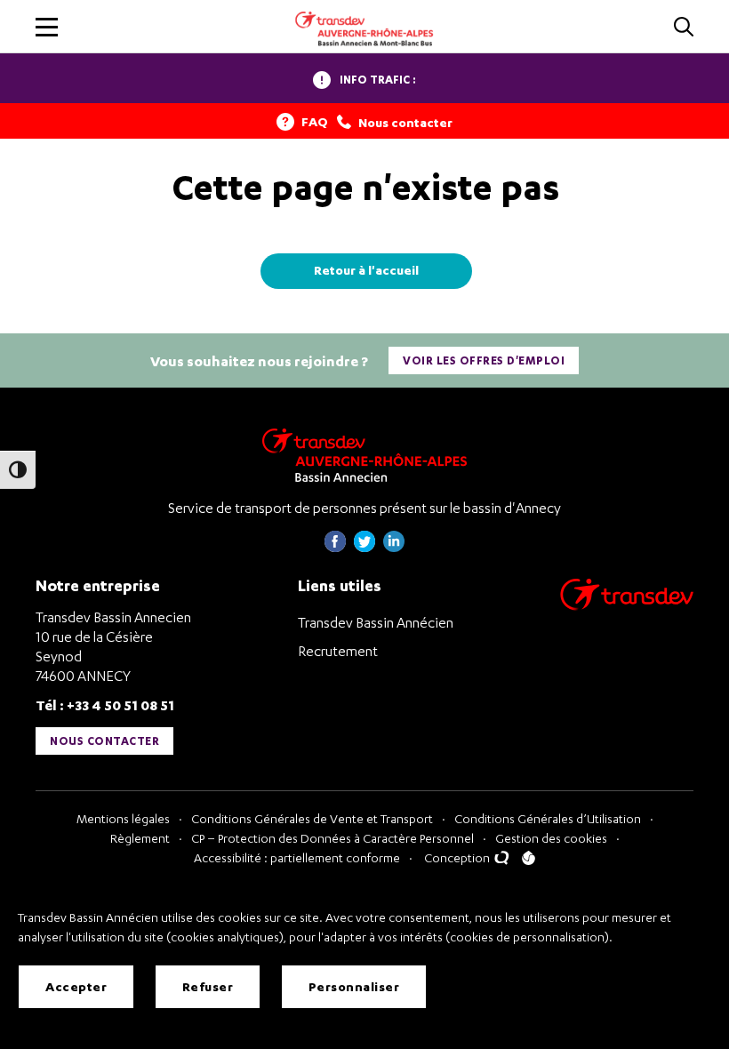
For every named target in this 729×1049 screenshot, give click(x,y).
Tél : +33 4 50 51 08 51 (105, 704)
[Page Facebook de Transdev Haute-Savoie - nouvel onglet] (335, 547)
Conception (458, 857)
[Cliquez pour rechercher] (684, 28)
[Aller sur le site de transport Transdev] (626, 605)
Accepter (76, 986)
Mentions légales (123, 818)
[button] (47, 27)
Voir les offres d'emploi (484, 360)
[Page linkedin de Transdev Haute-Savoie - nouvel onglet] (394, 547)
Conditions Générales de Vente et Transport (312, 818)
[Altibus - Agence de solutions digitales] (528, 858)
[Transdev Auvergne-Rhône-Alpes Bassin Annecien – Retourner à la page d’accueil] (364, 454)
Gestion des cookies (551, 837)
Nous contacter (104, 741)
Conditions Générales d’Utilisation (547, 818)
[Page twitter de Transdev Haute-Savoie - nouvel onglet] (364, 547)
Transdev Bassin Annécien (375, 622)
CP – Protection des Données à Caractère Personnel (332, 837)
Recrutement (338, 651)
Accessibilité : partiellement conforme (297, 857)
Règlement (140, 837)
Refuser (208, 986)
